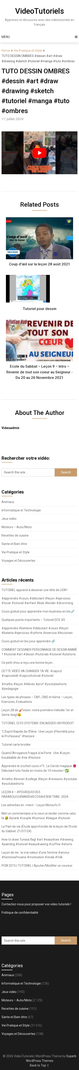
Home (6, 50)
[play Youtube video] (39, 152)
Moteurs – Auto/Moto (17, 527)
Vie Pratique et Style (28, 50)
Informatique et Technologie (21, 510)
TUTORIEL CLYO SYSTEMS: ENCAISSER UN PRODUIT (38, 723)
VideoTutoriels (39, 11)
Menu (6, 37)
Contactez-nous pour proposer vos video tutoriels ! (36, 904)
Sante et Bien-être (14, 544)
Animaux (8, 502)
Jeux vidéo (9, 518)
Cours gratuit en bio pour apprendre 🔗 (28, 641)
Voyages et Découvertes (18, 560)
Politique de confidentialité (20, 912)
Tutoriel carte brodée (16, 744)
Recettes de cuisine (15, 535)
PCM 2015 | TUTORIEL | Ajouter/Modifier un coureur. (37, 865)
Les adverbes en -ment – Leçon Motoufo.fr (31, 805)
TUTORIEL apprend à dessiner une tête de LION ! (35, 590)
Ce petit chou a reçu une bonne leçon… (28, 662)
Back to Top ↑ (39, 1065)
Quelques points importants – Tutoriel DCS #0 (33, 620)
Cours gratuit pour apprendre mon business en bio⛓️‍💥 (38, 611)
